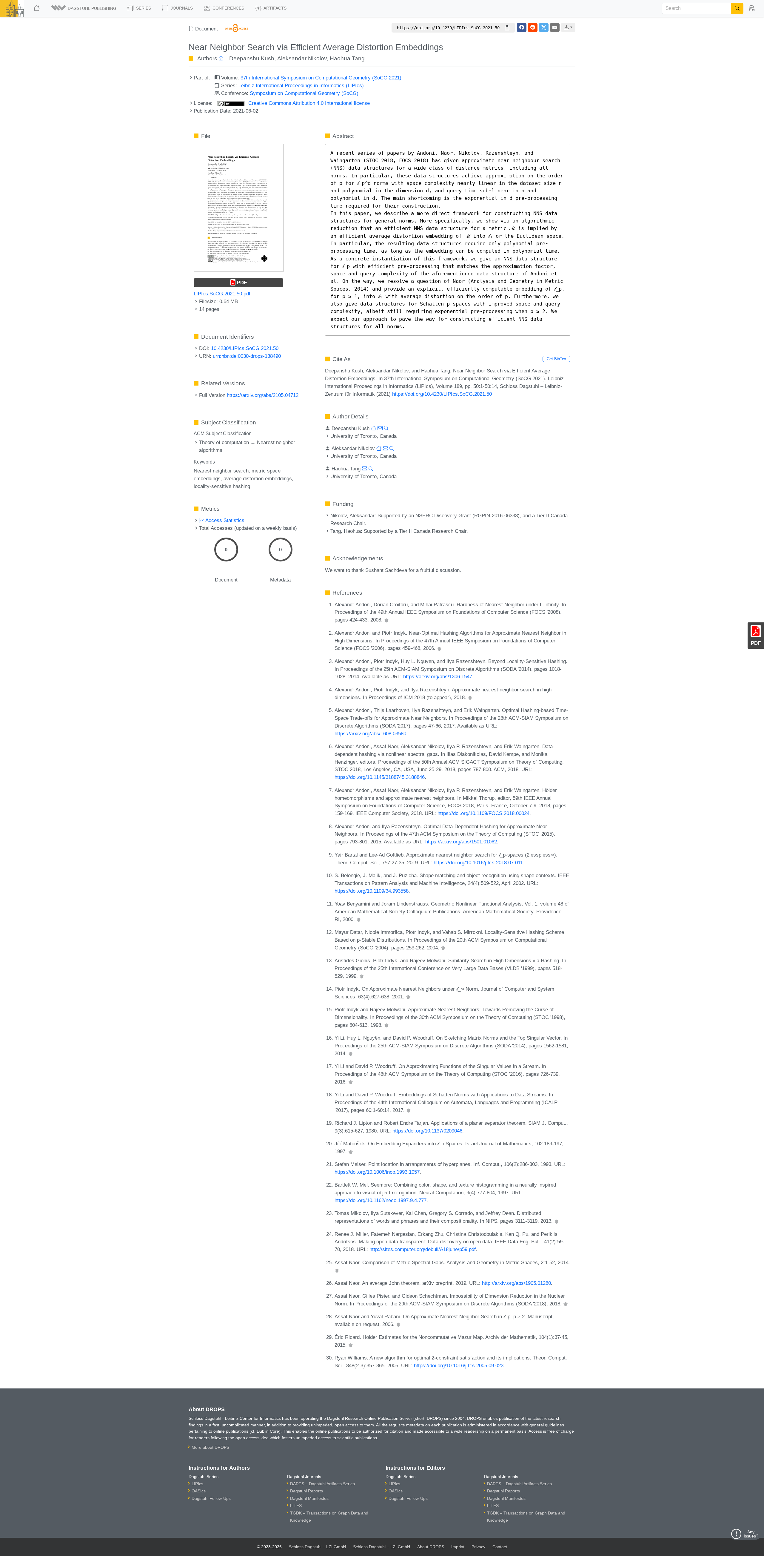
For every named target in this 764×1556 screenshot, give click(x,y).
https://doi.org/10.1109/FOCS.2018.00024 (483, 813)
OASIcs (199, 1491)
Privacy (478, 1546)
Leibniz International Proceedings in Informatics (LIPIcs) (301, 85)
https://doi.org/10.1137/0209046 (427, 1131)
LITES (296, 1505)
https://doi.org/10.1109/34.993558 (372, 891)
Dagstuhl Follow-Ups (211, 1498)
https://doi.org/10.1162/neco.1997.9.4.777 (380, 1200)
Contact (499, 1546)
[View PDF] (239, 207)
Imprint (457, 1546)
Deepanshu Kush (251, 58)
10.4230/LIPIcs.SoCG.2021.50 (244, 348)
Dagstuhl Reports (306, 1491)
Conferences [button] (227, 8)
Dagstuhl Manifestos (309, 1498)
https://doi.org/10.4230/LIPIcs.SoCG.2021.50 (442, 394)
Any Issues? (751, 1533)
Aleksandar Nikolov (302, 58)
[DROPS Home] (37, 8)
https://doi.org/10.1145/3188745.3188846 (380, 777)
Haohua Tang (347, 58)
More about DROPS (210, 1447)
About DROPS (430, 1546)
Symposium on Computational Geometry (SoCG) (304, 93)
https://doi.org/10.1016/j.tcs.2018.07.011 (478, 863)
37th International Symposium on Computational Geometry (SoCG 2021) (321, 78)
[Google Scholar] (386, 620)
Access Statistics (224, 520)
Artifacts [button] (274, 8)
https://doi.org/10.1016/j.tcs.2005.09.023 (458, 1365)
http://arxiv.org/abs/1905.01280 (516, 1283)
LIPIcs (197, 1483)
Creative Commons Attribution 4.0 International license (308, 103)
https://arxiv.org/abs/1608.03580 (370, 733)
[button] (84, 8)
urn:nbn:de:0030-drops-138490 (247, 356)
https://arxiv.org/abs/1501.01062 (461, 842)
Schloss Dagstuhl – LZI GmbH (317, 1546)
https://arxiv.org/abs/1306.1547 (437, 676)
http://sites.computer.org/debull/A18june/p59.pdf (422, 1249)
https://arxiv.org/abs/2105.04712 (262, 395)
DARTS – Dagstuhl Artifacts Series (322, 1483)
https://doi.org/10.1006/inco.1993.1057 (377, 1172)
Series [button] (143, 8)
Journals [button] (181, 8)
